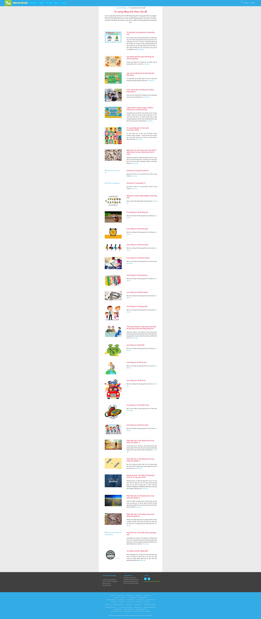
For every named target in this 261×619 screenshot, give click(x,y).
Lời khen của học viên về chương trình (110, 581)
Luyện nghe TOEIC (114, 601)
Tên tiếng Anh (147, 611)
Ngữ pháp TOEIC (122, 601)
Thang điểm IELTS (129, 604)
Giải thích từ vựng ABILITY (136, 183)
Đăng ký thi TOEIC (147, 595)
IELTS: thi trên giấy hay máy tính (149, 604)
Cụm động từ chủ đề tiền (135, 345)
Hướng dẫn (63, 2)
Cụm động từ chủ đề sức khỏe (137, 425)
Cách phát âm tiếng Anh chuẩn (116, 611)
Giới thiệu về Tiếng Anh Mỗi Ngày (109, 579)
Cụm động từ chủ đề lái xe (136, 380)
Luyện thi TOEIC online (150, 599)
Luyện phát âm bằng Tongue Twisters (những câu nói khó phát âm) (140, 109)
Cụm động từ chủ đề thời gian (137, 229)
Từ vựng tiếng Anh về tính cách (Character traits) (138, 129)
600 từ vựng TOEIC (130, 601)
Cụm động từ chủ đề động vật (137, 212)
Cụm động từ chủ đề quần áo (137, 275)
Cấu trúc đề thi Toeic (120, 595)
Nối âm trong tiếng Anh (128, 611)
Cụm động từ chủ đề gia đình (137, 306)
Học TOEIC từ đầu (121, 599)
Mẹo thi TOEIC (147, 601)
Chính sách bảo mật (106, 585)
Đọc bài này (140, 49)
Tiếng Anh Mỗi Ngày (121, 8)
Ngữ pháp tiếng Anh (117, 609)
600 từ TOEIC (49, 2)
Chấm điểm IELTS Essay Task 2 (118, 604)
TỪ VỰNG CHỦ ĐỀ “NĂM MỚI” (137, 551)
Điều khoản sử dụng (106, 583)
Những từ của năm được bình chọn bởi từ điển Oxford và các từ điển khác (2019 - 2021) (141, 152)
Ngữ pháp (41, 2)
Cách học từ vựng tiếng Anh (128, 609)
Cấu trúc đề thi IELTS (137, 604)
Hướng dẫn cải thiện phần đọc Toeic (130, 581)
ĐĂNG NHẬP (246, 2)
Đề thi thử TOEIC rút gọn (142, 597)
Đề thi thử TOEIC (33, 2)
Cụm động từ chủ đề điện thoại (138, 405)
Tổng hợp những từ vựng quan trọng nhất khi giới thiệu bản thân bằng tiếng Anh (141, 328)
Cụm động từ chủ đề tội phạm (137, 292)
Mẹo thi (56, 2)
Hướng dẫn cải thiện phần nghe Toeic (131, 579)
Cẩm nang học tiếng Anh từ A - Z (111, 607)
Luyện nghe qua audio (138, 607)
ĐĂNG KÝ (253, 2)
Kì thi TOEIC (113, 595)
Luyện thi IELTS (108, 604)
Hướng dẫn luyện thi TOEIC (111, 599)
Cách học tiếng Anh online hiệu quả (125, 607)
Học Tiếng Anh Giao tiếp (139, 611)
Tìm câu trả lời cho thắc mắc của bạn (131, 583)
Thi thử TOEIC (123, 597)
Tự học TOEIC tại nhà (130, 599)
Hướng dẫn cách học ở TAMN (129, 577)
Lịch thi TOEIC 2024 (138, 595)
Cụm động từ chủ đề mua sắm (137, 245)
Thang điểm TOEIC (130, 595)
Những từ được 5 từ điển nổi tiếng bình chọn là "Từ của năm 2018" (140, 476)
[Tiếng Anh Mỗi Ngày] (8, 3)
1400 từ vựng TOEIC (139, 601)
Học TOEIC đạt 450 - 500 (140, 599)
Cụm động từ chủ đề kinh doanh (138, 258)
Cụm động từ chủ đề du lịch (137, 362)
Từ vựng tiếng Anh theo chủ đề (141, 609)
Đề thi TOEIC (117, 597)
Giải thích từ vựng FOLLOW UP (138, 171)
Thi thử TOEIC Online (131, 597)
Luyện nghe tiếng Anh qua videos (150, 607)
